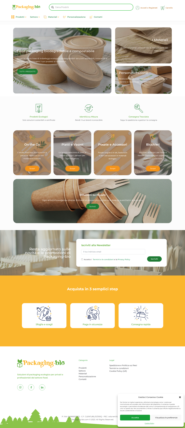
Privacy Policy (124, 259)
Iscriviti (154, 259)
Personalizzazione (87, 376)
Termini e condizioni (119, 368)
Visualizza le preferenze (166, 417)
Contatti (82, 379)
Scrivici (92, 206)
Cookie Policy (149, 423)
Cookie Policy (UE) (118, 371)
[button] (180, 397)
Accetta (135, 417)
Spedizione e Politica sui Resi (123, 365)
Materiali (83, 373)
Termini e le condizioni (103, 259)
